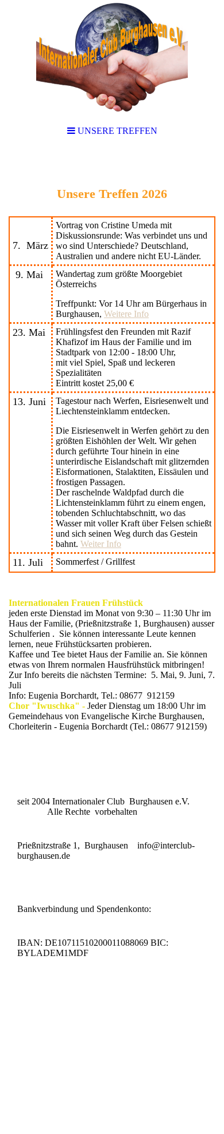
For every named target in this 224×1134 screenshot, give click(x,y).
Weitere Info (126, 314)
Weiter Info (100, 544)
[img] (112, 57)
